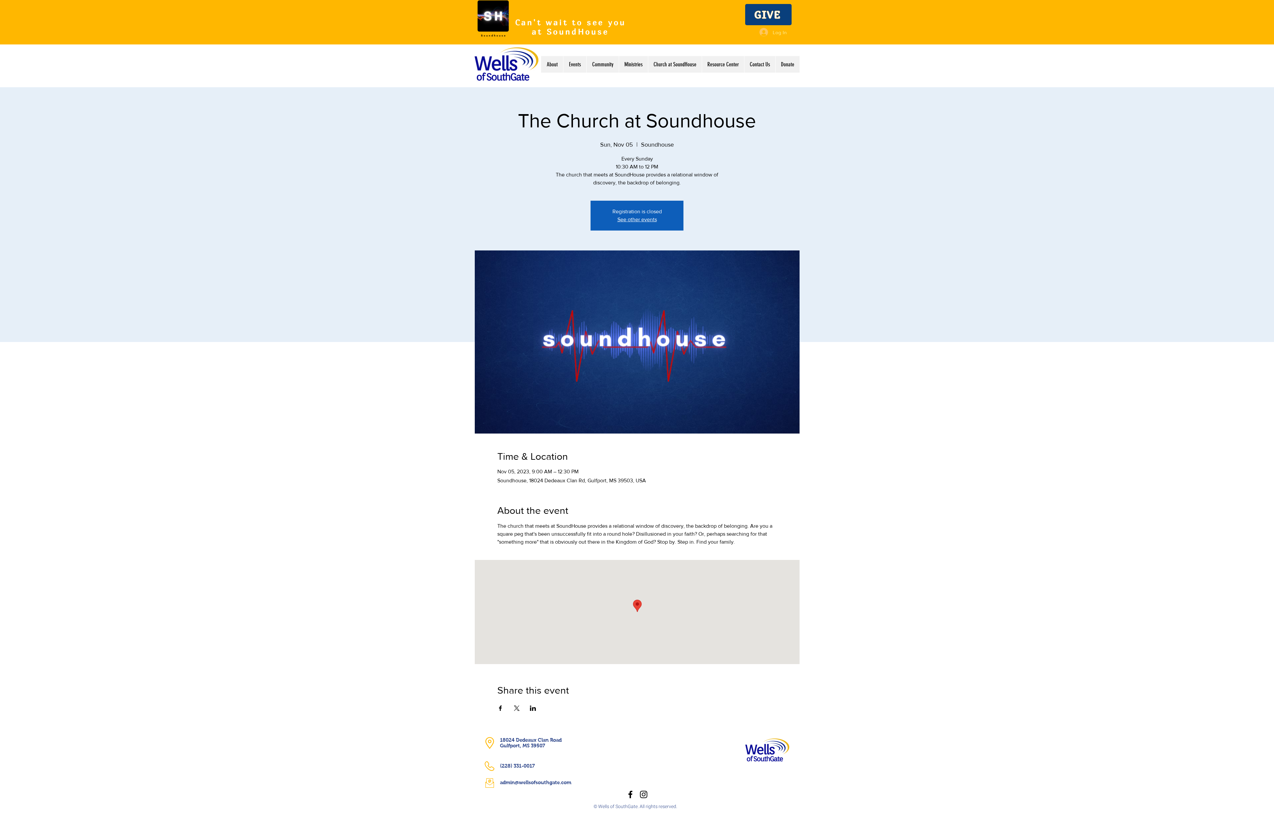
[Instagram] (644, 794)
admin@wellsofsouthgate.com (535, 782)
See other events (637, 219)
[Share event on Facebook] (500, 708)
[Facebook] (630, 794)
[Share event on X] (517, 708)
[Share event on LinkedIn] (533, 708)
